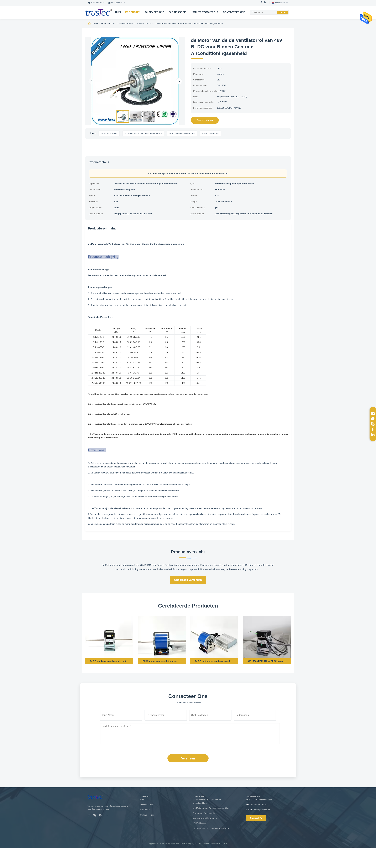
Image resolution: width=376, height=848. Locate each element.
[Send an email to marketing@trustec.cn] (372, 413)
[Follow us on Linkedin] (372, 434)
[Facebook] (261, 2)
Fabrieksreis (177, 12)
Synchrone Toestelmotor (204, 813)
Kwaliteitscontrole (205, 12)
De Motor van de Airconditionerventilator (211, 808)
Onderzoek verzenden (188, 579)
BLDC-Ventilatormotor (123, 23)
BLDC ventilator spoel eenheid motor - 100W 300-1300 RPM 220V (109, 661)
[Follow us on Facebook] (372, 429)
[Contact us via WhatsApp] (372, 418)
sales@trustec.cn (118, 2)
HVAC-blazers (199, 823)
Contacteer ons (234, 12)
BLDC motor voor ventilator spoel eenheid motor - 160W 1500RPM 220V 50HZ (214, 661)
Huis (118, 12)
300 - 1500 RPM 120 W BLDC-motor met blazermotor (266, 661)
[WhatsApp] (100, 816)
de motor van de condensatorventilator (211, 828)
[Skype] (94, 816)
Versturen (188, 758)
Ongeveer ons (154, 12)
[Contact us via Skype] (372, 424)
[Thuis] (89, 23)
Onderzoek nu (205, 120)
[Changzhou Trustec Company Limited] (98, 12)
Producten (133, 12)
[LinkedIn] (265, 2)
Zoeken (282, 12)
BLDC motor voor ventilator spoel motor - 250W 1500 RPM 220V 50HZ (161, 661)
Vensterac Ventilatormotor (205, 818)
